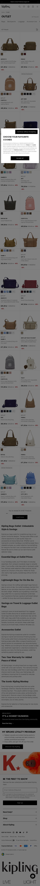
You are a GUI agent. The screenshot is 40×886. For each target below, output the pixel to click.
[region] (20, 145)
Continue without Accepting (26, 132)
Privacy (28, 144)
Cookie (34, 144)
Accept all (20, 158)
